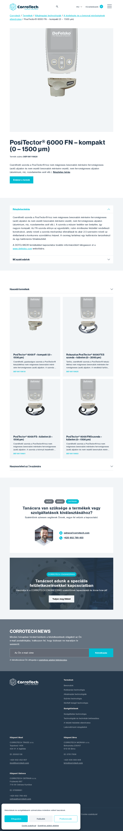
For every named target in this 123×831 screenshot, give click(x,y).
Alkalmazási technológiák (75, 694)
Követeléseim (92, 7)
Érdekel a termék (21, 180)
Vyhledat (58, 7)
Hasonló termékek (19, 289)
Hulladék (41, 818)
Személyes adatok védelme (48, 825)
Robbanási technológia (74, 690)
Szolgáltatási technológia (75, 714)
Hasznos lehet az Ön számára (25, 466)
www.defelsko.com (22, 248)
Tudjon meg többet (61, 599)
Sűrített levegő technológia (76, 703)
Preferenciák (66, 818)
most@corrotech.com (19, 763)
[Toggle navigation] (109, 7)
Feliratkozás (101, 653)
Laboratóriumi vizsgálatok (75, 727)
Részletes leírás (61, 172)
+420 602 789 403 (73, 537)
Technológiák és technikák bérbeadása (81, 718)
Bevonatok (68, 685)
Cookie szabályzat (29, 825)
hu (78, 7)
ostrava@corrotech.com (76, 532)
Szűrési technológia (73, 698)
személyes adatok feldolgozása (53, 660)
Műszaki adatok (21, 259)
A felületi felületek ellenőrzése (77, 722)
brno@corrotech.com (73, 763)
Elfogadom (16, 818)
